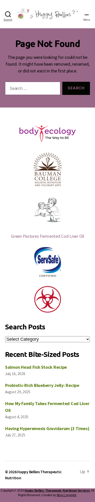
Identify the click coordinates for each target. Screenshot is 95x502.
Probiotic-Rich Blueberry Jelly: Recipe (42, 385)
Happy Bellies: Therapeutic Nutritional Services (57, 490)
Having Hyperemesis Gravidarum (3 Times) (47, 428)
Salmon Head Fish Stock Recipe (36, 367)
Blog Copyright (66, 495)
